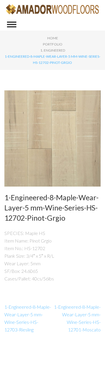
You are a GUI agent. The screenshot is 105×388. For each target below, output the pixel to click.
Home (52, 38)
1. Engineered (52, 50)
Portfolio (52, 44)
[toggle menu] (12, 24)
